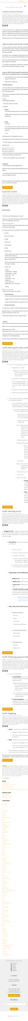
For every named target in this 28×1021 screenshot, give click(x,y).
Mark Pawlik (16, 19)
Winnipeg (14, 23)
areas (20, 15)
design (3, 17)
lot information (15, 720)
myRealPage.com (17, 1016)
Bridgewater (11, 16)
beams (4, 819)
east (13, 719)
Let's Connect (14, 995)
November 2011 (6, 797)
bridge (4, 824)
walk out (21, 723)
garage (11, 769)
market (4, 883)
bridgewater (5, 718)
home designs (5, 18)
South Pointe (5, 21)
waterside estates (7, 945)
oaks (24, 721)
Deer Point (5, 839)
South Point (5, 915)
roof (24, 20)
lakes (10, 720)
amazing (16, 15)
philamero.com (16, 20)
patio (6, 20)
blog (3, 820)
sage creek (12, 722)
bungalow (25, 16)
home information (13, 18)
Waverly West (6, 948)
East (21, 17)
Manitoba (4, 19)
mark (26, 770)
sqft (9, 21)
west (6, 775)
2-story (12, 15)
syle (22, 773)
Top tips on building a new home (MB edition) (15, 789)
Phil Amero (10, 20)
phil (3, 900)
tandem (25, 773)
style (17, 773)
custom (26, 718)
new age (26, 19)
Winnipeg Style (20, 23)
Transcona (4, 22)
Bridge (6, 16)
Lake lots (22, 18)
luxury (22, 720)
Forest (26, 17)
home (14, 769)
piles (22, 20)
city (23, 718)
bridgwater (10, 718)
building (15, 718)
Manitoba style (10, 19)
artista (4, 815)
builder (21, 16)
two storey (9, 723)
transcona (4, 723)
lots (19, 720)
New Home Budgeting (13, 771)
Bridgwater (16, 16)
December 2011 (6, 796)
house (18, 18)
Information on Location (9, 784)
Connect (22, 1)
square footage (22, 21)
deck (3, 837)
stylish (20, 773)
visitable (17, 723)
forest (20, 719)
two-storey (14, 22)
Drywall (17, 17)
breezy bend (5, 822)
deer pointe (5, 840)
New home (6, 771)
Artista (23, 15)
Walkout (21, 774)
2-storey (8, 15)
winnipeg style (14, 724)
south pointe (5, 917)
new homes (12, 721)
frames (23, 719)
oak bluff (21, 721)
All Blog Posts (6, 783)
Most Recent (5, 794)
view (19, 22)
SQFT (11, 21)
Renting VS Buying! (7, 788)
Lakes (26, 18)
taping (4, 930)
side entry (17, 722)
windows (10, 23)
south (21, 722)
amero (4, 812)
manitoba (16, 770)
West (6, 23)
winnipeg (9, 724)
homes (3, 720)
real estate (4, 722)
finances (16, 719)
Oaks (3, 20)
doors (14, 17)
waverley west (6, 946)
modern (21, 19)
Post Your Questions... (8, 786)
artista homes (6, 817)
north (17, 721)
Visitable (22, 22)
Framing (7, 769)
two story (9, 22)
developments (9, 17)
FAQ (23, 17)
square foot (15, 21)
